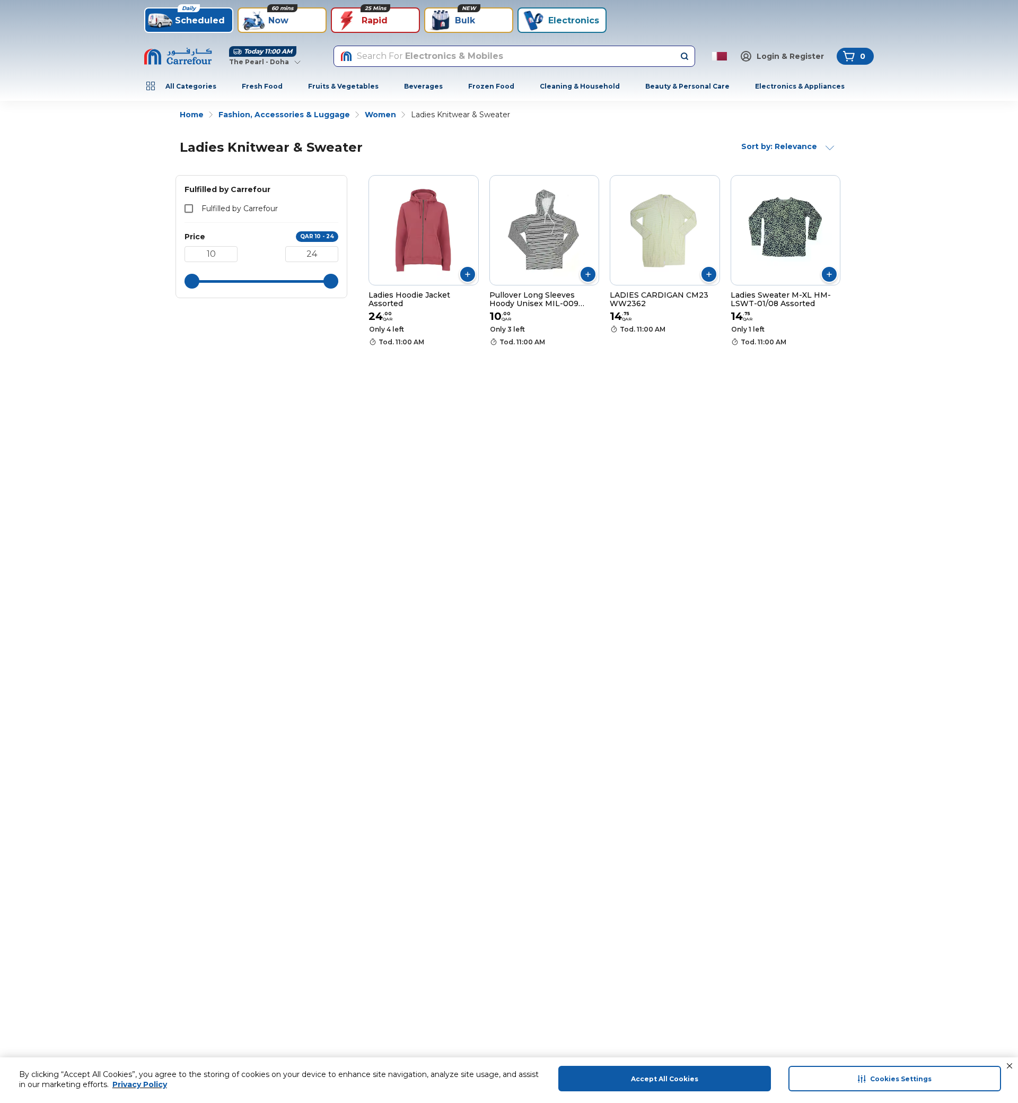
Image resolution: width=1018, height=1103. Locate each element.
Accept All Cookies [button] (664, 1079)
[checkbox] (189, 208)
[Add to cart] (467, 274)
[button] (1009, 1065)
